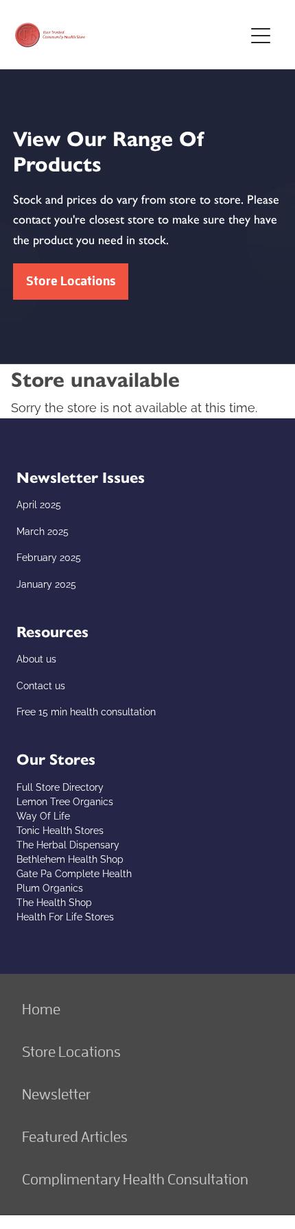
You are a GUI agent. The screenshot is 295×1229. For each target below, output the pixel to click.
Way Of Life (43, 815)
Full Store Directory (60, 786)
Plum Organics (49, 887)
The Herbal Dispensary (67, 843)
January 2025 (46, 583)
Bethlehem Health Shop (69, 858)
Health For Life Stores (65, 915)
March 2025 (42, 530)
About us (36, 658)
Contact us (40, 684)
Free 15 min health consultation (86, 710)
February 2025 (48, 556)
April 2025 (38, 503)
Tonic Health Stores (60, 829)
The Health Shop (54, 901)
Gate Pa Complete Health (74, 872)
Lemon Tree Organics (64, 800)
